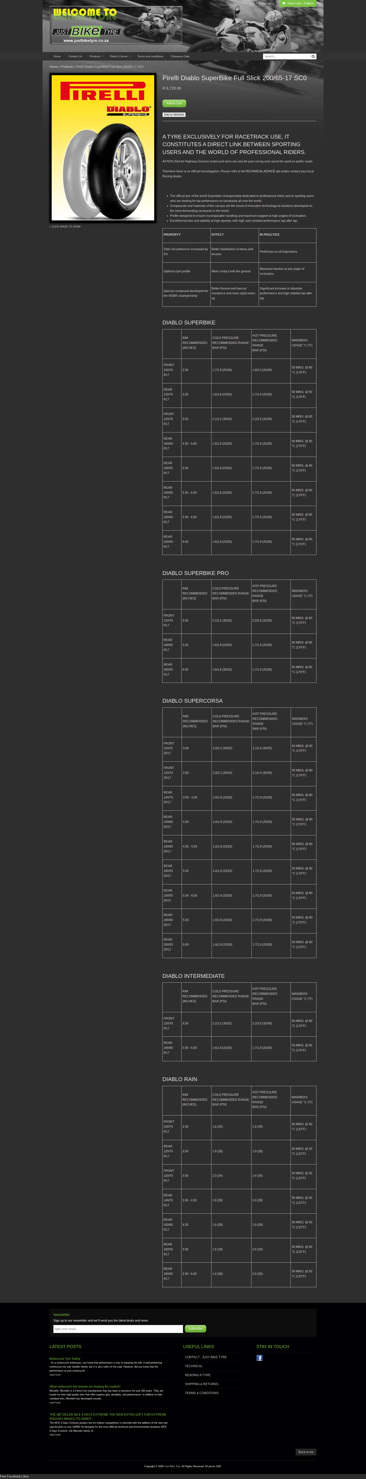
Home (57, 56)
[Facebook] (259, 1358)
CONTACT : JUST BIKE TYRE (206, 1357)
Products (95, 56)
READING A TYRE (198, 1375)
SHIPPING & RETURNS (201, 1384)
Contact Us (75, 56)
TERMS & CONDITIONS (202, 1393)
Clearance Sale (180, 56)
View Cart (300, 3)
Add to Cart (174, 103)
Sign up (266, 3)
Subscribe (195, 1328)
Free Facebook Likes (14, 1476)
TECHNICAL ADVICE (260, 171)
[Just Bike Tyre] (116, 26)
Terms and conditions (150, 56)
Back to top (306, 1452)
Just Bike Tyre (172, 1466)
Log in (254, 3)
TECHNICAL (194, 1366)
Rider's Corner (119, 56)
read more (55, 1374)
